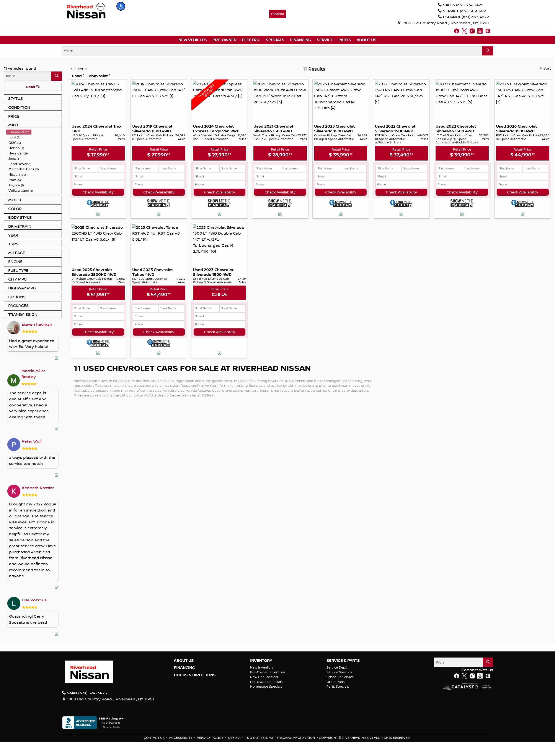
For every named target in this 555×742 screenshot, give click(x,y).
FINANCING (184, 668)
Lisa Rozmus (34, 600)
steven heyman (37, 324)
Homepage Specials (266, 686)
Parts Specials (337, 686)
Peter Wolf (32, 441)
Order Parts (335, 681)
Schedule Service (340, 677)
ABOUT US (184, 660)
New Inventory (262, 667)
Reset (31, 86)
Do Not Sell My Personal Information (281, 737)
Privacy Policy (210, 737)
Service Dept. (336, 667)
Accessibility (181, 737)
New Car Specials (264, 677)
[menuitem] (34, 132)
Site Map (235, 737)
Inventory (261, 660)
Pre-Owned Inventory (267, 672)
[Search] (487, 50)
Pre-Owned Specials (266, 681)
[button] (120, 6)
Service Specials (339, 672)
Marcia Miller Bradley (33, 374)
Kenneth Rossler (38, 487)
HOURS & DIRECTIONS (195, 675)
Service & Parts (343, 660)
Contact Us (154, 737)
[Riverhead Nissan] (86, 10)
